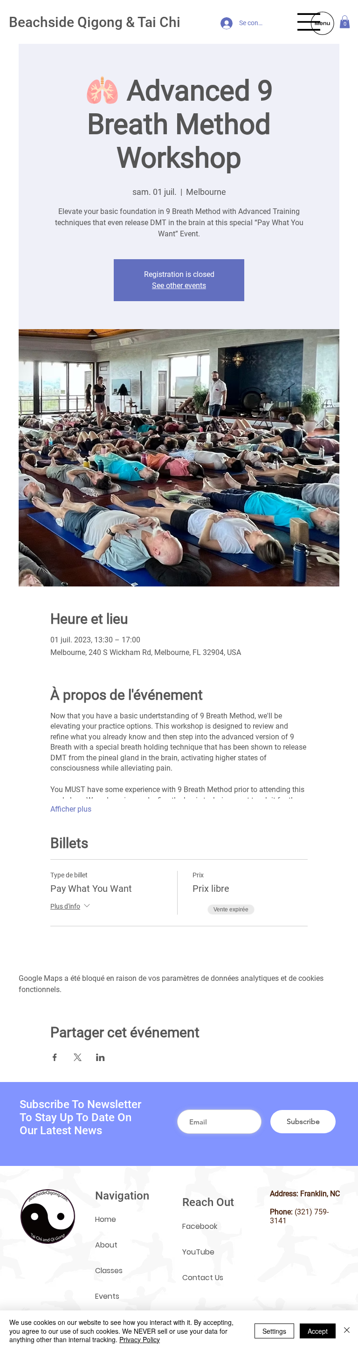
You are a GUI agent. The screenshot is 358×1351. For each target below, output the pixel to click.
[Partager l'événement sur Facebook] (54, 1057)
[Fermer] (346, 1331)
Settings (274, 1331)
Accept (318, 1331)
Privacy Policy (139, 1339)
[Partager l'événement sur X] (77, 1057)
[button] (344, 21)
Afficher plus (70, 809)
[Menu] (309, 22)
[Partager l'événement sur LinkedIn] (100, 1057)
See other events (179, 285)
